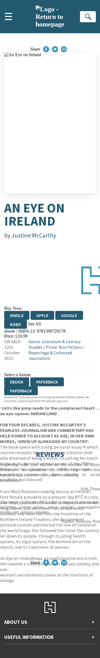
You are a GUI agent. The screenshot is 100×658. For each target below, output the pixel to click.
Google (69, 315)
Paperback (47, 382)
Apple (42, 315)
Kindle (17, 315)
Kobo (15, 324)
